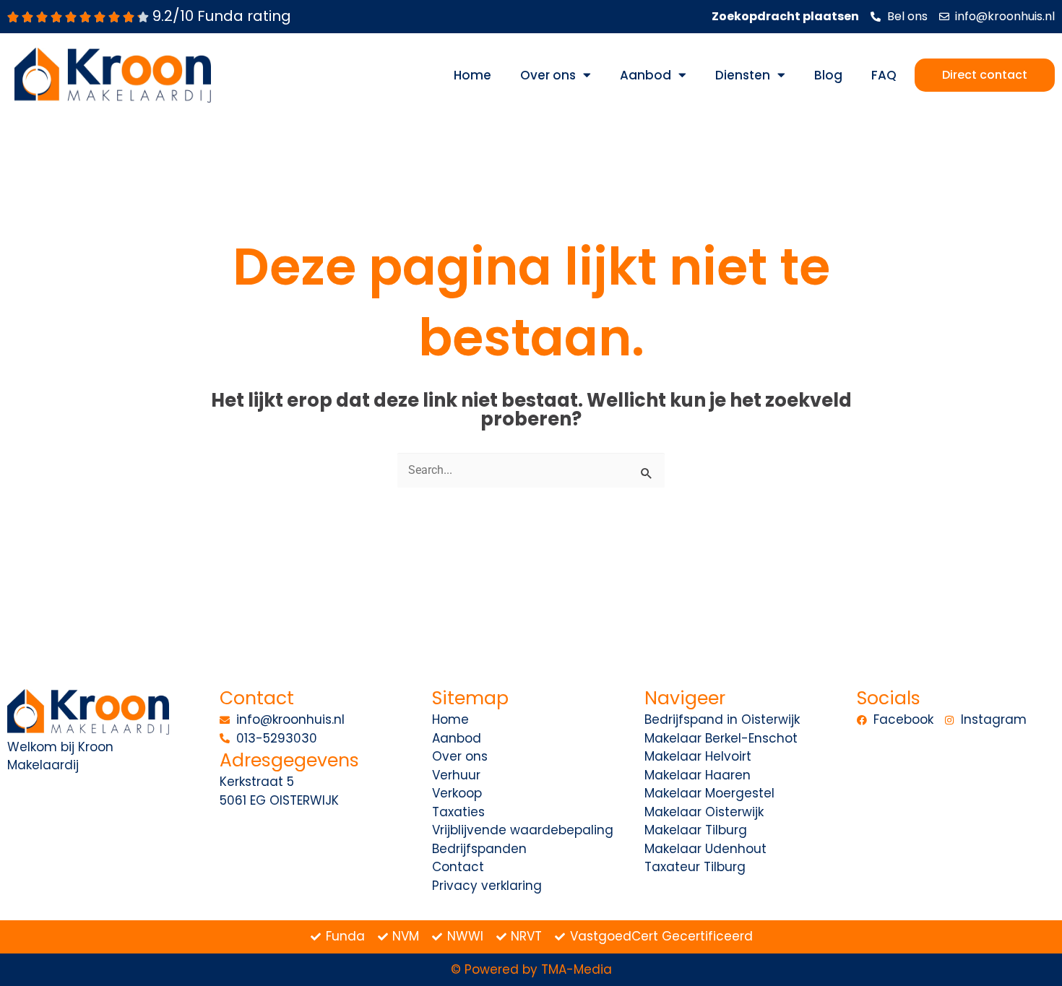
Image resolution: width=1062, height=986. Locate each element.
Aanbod (645, 75)
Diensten (742, 75)
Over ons (548, 75)
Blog (828, 75)
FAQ (884, 75)
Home (472, 75)
